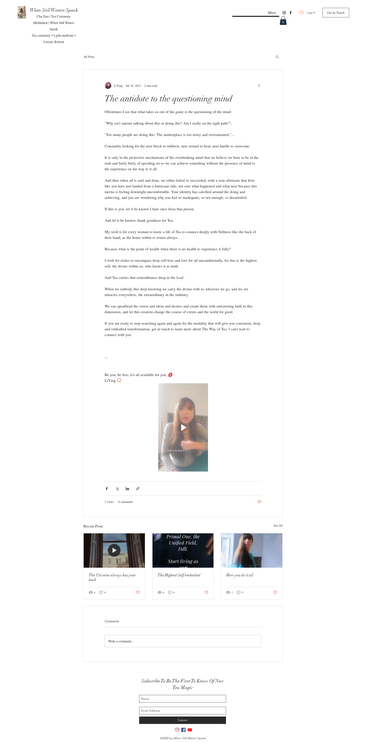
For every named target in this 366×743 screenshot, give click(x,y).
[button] (283, 20)
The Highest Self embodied (179, 575)
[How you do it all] (251, 550)
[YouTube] (190, 730)
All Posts (88, 57)
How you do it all (239, 575)
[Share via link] (138, 489)
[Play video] (183, 427)
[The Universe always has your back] (114, 550)
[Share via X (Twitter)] (117, 489)
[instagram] (284, 13)
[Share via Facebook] (107, 489)
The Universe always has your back (112, 577)
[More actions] (258, 85)
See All (278, 525)
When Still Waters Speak (54, 10)
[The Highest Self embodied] (183, 550)
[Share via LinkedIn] (127, 489)
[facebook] (290, 13)
